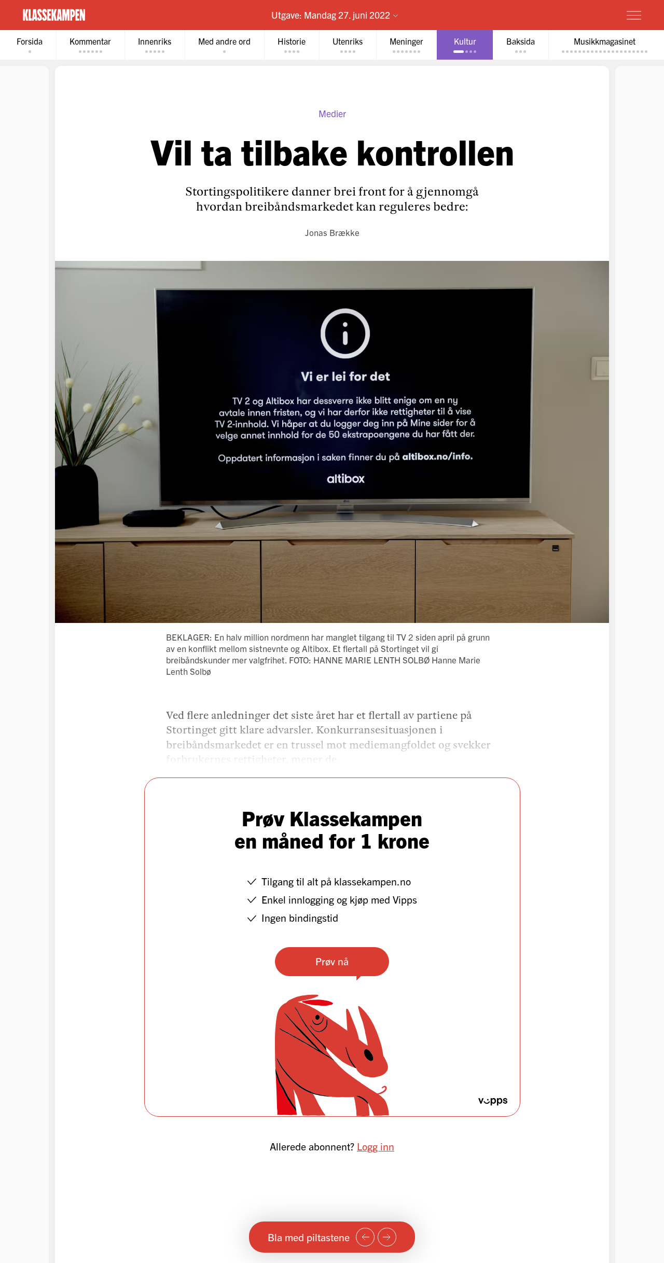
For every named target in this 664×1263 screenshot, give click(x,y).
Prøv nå (332, 960)
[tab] (29, 45)
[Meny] (634, 15)
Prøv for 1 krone (572, 14)
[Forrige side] (365, 1237)
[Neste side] (387, 1237)
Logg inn (375, 1146)
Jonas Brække (332, 232)
